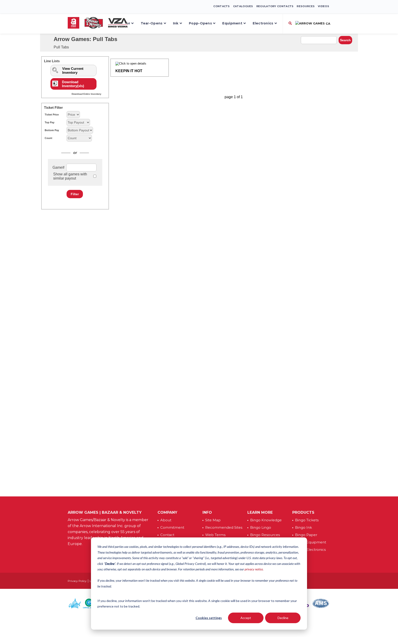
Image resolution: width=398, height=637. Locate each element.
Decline (283, 618)
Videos (323, 6)
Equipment (232, 23)
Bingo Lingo (260, 527)
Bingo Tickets (307, 520)
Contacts (221, 6)
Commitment (172, 527)
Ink (176, 23)
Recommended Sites (223, 527)
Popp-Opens (200, 23)
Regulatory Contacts (275, 6)
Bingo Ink (303, 527)
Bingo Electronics (310, 549)
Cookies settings (209, 618)
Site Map (213, 520)
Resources (306, 6)
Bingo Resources (265, 535)
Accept (245, 618)
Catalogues (243, 6)
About (165, 520)
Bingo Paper (306, 535)
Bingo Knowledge (266, 520)
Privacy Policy (77, 581)
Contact (167, 535)
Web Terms (215, 535)
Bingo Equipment (310, 542)
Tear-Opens (152, 23)
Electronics (263, 23)
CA (327, 23)
